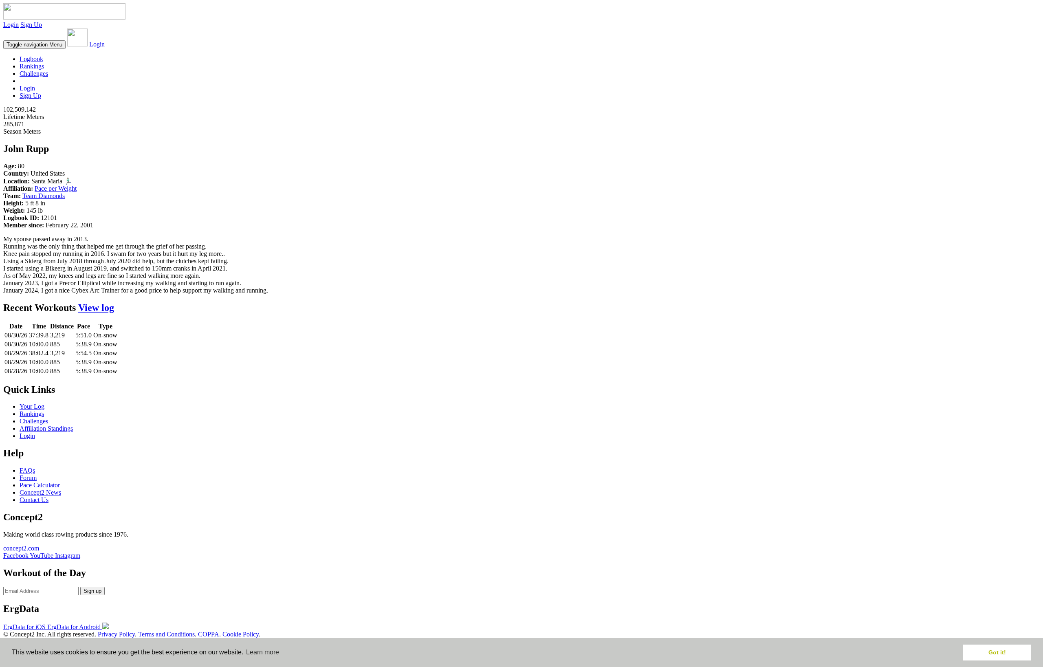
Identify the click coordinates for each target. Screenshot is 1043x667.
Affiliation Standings (46, 428)
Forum (28, 477)
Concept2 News (40, 492)
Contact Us (34, 499)
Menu (34, 45)
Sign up (92, 591)
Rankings (32, 66)
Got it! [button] (997, 652)
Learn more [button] (262, 652)
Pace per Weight (56, 188)
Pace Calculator (40, 485)
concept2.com (21, 548)
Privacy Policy (116, 634)
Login (11, 24)
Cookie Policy (240, 634)
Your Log (32, 406)
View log (96, 307)
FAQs (27, 470)
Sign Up (31, 24)
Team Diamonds (43, 195)
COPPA (208, 634)
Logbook (31, 58)
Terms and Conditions (166, 634)
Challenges (34, 73)
